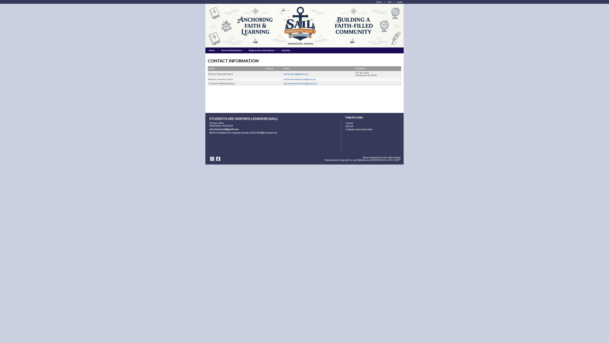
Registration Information (262, 50)
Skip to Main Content (223, 135)
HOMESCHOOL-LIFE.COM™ (385, 160)
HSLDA (349, 126)
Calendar (285, 50)
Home (212, 50)
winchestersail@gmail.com (224, 129)
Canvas (349, 123)
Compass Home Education (359, 129)
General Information (232, 50)
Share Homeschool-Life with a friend (381, 157)
